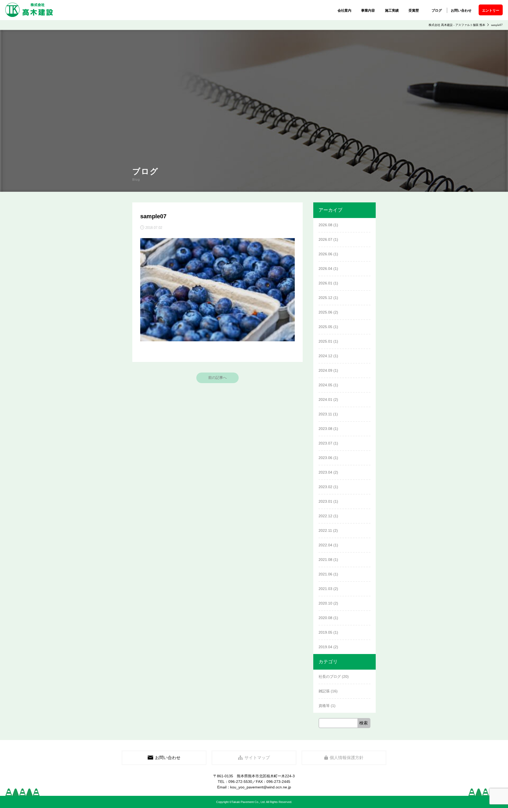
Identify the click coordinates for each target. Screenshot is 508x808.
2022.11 (325, 530)
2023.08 (325, 428)
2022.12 (325, 516)
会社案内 (344, 10)
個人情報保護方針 (347, 757)
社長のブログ (330, 676)
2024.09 (325, 370)
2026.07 (325, 239)
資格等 (324, 705)
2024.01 (325, 399)
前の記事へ (217, 377)
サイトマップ (257, 757)
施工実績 (392, 10)
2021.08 (325, 559)
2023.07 (325, 443)
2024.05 (325, 385)
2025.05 (325, 327)
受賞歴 (414, 10)
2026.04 (325, 268)
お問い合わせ (461, 10)
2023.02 (325, 487)
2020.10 (325, 603)
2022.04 (325, 545)
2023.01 (325, 501)
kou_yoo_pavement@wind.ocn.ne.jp (260, 787)
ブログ (437, 10)
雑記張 (324, 691)
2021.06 (325, 574)
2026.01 (325, 283)
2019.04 (325, 647)
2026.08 (325, 225)
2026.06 (325, 254)
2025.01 (325, 341)
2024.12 (325, 356)
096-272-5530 (240, 781)
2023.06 (325, 458)
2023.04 (325, 472)
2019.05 (325, 632)
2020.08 (325, 618)
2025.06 (325, 312)
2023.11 (325, 414)
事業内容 (368, 10)
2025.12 (325, 298)
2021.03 (325, 589)
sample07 (153, 216)
